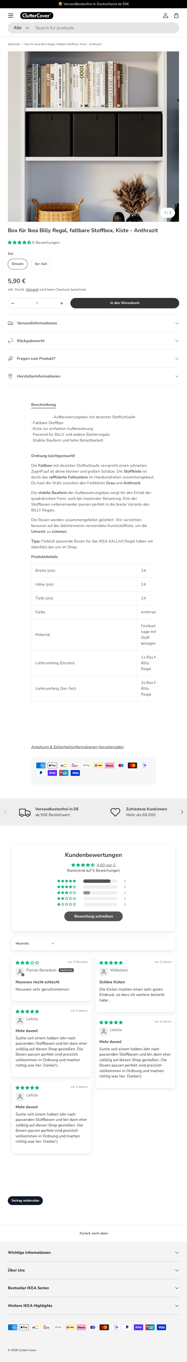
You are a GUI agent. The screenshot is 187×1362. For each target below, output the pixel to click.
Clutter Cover (27, 1350)
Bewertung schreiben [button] (93, 916)
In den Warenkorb (124, 303)
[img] (27, 963)
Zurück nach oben (93, 1233)
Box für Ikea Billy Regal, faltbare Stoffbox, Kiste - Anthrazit (63, 44)
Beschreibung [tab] (43, 404)
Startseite (14, 44)
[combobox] (93, 27)
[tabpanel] (93, 575)
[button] (176, 15)
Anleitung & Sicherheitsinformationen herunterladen (77, 747)
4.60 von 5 (106, 865)
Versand (32, 289)
